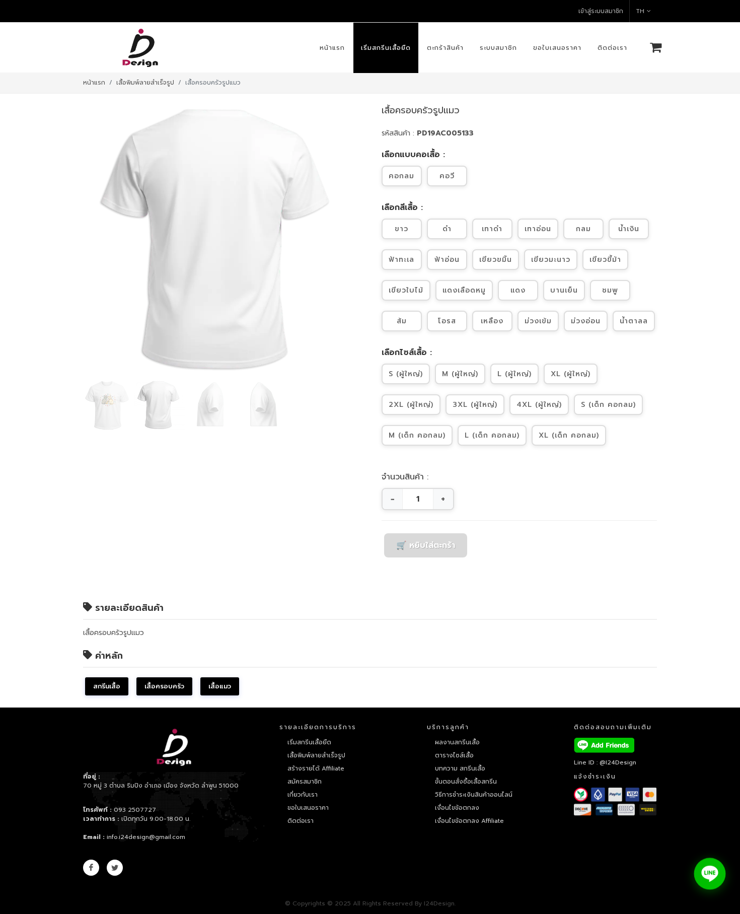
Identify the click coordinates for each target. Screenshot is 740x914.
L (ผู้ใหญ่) (514, 374)
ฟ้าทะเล (401, 259)
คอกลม (401, 176)
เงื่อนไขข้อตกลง (457, 807)
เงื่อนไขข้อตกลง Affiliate (469, 820)
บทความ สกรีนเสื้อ (460, 768)
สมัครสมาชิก (304, 781)
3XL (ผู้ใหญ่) (475, 404)
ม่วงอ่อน (586, 321)
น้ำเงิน (628, 229)
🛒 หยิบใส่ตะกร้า (425, 545)
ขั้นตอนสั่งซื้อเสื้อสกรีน (466, 781)
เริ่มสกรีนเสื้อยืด (386, 47)
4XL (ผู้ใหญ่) (539, 404)
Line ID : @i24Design (605, 762)
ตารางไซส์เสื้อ (454, 755)
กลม (583, 229)
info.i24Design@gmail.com (146, 836)
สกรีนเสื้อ (106, 686)
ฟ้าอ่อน (447, 259)
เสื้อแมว (219, 686)
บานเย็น (564, 290)
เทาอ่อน (538, 229)
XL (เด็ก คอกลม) (569, 435)
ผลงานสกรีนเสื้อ (457, 742)
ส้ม (402, 321)
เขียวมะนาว (550, 259)
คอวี (447, 176)
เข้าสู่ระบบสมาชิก (600, 11)
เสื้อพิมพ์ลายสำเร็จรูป (145, 82)
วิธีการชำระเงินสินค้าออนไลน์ (473, 794)
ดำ (447, 229)
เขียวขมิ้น (495, 259)
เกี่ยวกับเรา (302, 794)
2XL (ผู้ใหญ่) (411, 404)
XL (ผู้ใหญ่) (570, 374)
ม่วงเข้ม (538, 321)
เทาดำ (492, 229)
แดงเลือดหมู (464, 290)
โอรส (447, 321)
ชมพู (610, 290)
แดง (518, 290)
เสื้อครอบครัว (164, 686)
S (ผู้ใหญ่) (406, 374)
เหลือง (492, 321)
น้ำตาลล (634, 321)
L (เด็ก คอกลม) (492, 435)
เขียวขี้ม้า (605, 259)
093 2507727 (135, 809)
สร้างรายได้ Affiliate (315, 768)
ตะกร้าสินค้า (445, 47)
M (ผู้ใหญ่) (460, 374)
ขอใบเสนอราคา (557, 47)
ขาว (401, 229)
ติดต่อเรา (612, 47)
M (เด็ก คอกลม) (417, 435)
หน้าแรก (332, 47)
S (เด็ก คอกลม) (608, 404)
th (640, 11)
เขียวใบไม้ (406, 290)
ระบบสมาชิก (498, 47)
